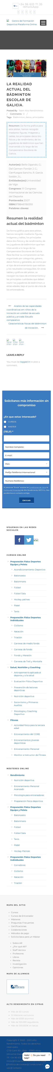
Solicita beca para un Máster (25, 936)
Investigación (19, 964)
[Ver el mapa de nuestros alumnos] (18, 986)
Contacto (17, 1068)
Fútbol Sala (20, 593)
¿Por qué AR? (20, 946)
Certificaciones (18, 926)
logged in (25, 361)
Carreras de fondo (23, 649)
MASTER (12, 426)
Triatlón (18, 637)
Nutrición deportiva (24, 696)
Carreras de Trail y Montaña (28, 661)
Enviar (27, 500)
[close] (49, 1055)
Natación (18, 631)
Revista (16, 960)
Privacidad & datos (23, 1061)
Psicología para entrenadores (29, 795)
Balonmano (20, 581)
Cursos (14, 912)
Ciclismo (18, 625)
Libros (16, 957)
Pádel (17, 605)
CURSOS (12, 422)
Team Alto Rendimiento (31, 110)
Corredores (19, 865)
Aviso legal (40, 1061)
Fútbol (17, 587)
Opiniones (18, 967)
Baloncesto (20, 575)
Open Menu (43, 23)
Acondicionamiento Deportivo (29, 569)
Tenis (16, 611)
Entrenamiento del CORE (27, 734)
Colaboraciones (19, 929)
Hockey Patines (22, 851)
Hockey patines (22, 599)
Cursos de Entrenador (22, 916)
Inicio (9, 1061)
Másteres (15, 919)
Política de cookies (17, 1064)
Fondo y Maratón (23, 655)
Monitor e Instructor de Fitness (30, 755)
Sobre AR (17, 943)
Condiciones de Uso (37, 487)
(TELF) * (8, 431)
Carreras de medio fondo (26, 643)
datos (29, 117)
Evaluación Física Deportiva (28, 681)
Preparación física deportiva (28, 801)
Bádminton (19, 117)
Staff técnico (19, 950)
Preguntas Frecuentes (22, 922)
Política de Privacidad (12, 490)
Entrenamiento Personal (26, 749)
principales (38, 117)
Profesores (18, 953)
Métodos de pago (20, 933)
